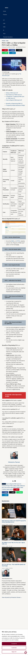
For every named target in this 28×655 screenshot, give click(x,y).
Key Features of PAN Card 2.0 (14, 94)
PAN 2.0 (15, 487)
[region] (14, 642)
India (4, 26)
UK (4, 20)
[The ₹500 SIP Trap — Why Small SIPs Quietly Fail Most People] (14, 562)
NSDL (13, 241)
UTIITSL (18, 241)
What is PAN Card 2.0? (12, 93)
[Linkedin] (13, 481)
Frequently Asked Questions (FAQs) (15, 105)
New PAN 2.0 (10, 485)
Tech (4, 33)
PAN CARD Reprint (8, 489)
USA (4, 23)
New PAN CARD (18, 485)
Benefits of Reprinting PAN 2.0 (14, 103)
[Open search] (24, 8)
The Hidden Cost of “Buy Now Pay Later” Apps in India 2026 (13, 543)
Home (4, 11)
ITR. (6, 485)
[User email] (15, 481)
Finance (5, 14)
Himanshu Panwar (21, 47)
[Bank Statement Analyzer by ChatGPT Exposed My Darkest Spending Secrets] (14, 518)
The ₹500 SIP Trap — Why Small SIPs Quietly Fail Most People (13, 565)
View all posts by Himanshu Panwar (12, 597)
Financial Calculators (8, 37)
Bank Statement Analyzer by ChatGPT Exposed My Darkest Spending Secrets (14, 521)
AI (3, 30)
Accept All (14, 643)
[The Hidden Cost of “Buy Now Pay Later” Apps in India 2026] (14, 540)
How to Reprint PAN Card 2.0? (14, 100)
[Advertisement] (14, 617)
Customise (14, 647)
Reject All (14, 651)
